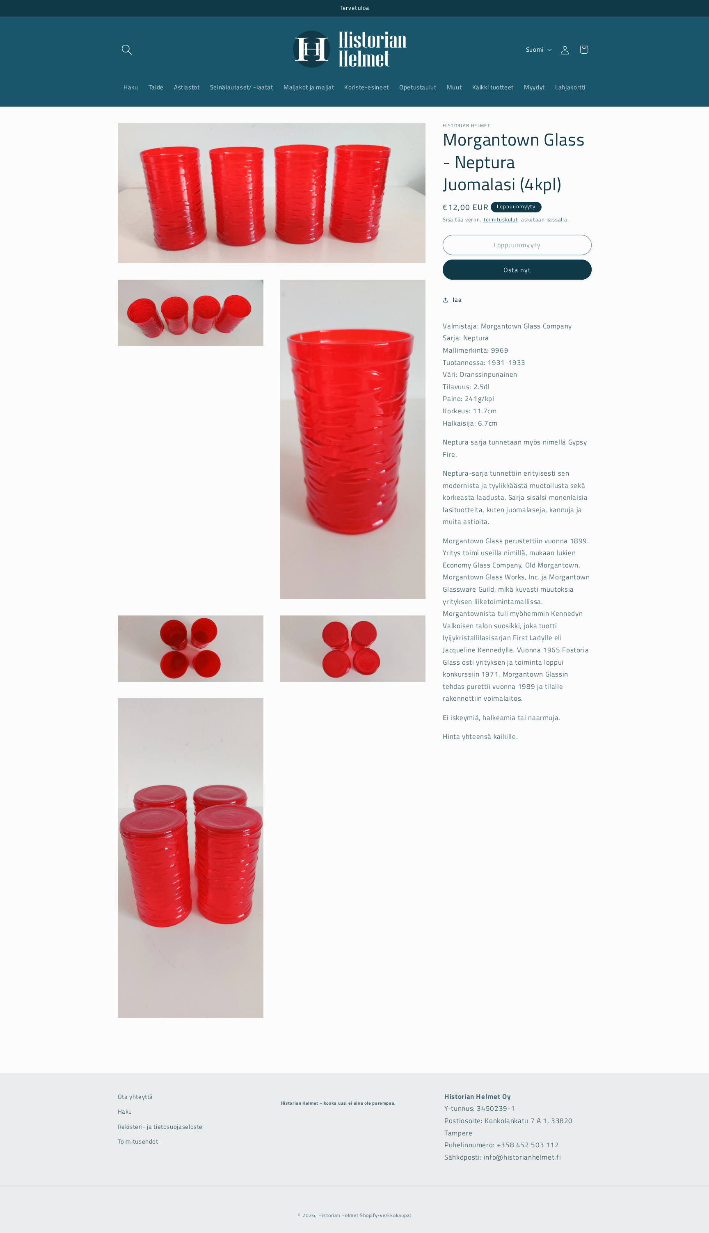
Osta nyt (517, 270)
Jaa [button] (457, 300)
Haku (125, 1111)
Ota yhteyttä (135, 1096)
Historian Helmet (338, 1215)
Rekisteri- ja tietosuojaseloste (160, 1126)
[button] (127, 49)
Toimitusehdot (138, 1141)
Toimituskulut (500, 219)
